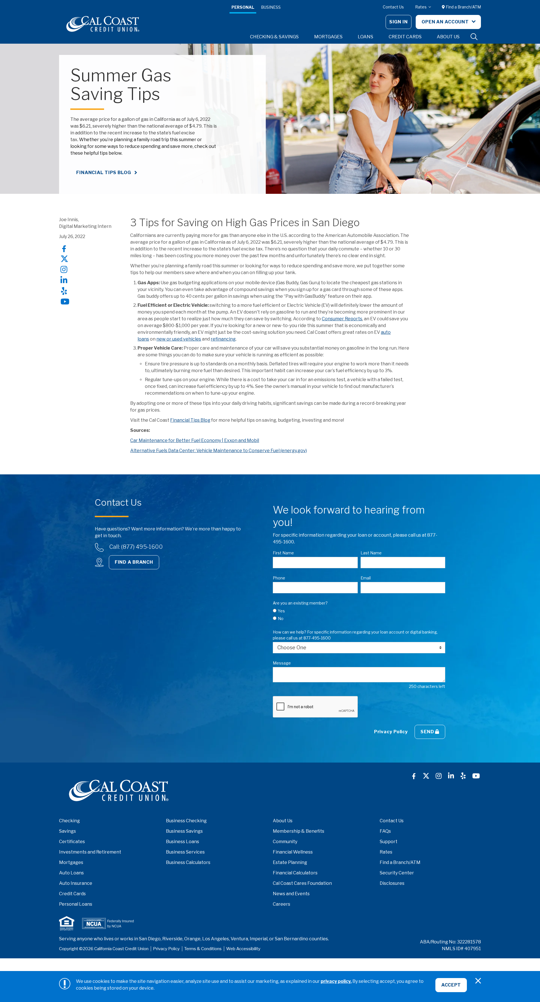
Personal (242, 7)
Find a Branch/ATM (463, 7)
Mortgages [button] (328, 36)
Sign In (398, 22)
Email (366, 578)
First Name (283, 552)
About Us (282, 820)
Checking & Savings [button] (274, 36)
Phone (279, 578)
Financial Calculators (295, 873)
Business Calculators (188, 862)
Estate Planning (290, 862)
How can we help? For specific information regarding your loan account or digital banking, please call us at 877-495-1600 (355, 635)
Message (282, 663)
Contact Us (393, 7)
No (281, 618)
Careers (281, 904)
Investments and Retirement (90, 852)
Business (271, 7)
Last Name (371, 552)
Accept (451, 985)
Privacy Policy (391, 731)
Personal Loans (75, 904)
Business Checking (186, 820)
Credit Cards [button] (405, 36)
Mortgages (71, 862)
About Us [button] (448, 36)
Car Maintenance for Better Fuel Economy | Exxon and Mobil (194, 440)
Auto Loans (71, 873)
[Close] (478, 981)
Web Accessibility (243, 948)
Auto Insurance (75, 883)
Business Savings (184, 831)
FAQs (385, 831)
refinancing (223, 339)
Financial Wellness (293, 852)
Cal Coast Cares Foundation (302, 883)
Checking (69, 820)
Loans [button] (365, 36)
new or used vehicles (178, 339)
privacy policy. (336, 981)
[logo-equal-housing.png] (66, 923)
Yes (281, 610)
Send (427, 731)
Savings (67, 831)
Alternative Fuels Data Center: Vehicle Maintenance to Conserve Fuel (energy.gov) (218, 450)
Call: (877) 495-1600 (136, 546)
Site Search (474, 37)
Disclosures (392, 883)
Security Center (397, 873)
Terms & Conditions (203, 948)
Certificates (72, 841)
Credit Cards (72, 893)
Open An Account (446, 22)
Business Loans (182, 841)
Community (285, 841)
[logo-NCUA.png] (108, 923)
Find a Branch (134, 562)
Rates (421, 7)
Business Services (185, 852)
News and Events (291, 893)
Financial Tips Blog (103, 172)
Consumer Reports (342, 318)
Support (388, 841)
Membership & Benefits (298, 831)
